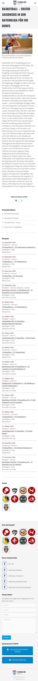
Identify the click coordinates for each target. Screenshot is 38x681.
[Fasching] (23, 490)
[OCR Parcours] (23, 499)
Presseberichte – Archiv (12, 223)
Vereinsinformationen (11, 214)
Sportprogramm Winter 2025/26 (19, 650)
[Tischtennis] (31, 499)
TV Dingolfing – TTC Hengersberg (13, 352)
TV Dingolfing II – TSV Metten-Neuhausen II (17, 448)
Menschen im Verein (11, 218)
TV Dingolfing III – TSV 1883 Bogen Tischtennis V (18, 247)
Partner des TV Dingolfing (13, 227)
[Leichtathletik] (15, 499)
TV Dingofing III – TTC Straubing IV (14, 417)
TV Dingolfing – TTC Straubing (12, 276)
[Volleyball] (6, 507)
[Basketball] (15, 490)
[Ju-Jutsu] (6, 499)
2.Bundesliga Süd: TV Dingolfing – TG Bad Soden (18, 338)
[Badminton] (6, 490)
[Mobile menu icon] (3, 3)
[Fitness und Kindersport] (31, 490)
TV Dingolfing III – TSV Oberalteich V (14, 307)
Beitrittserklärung (19, 660)
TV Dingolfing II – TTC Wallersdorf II (14, 262)
